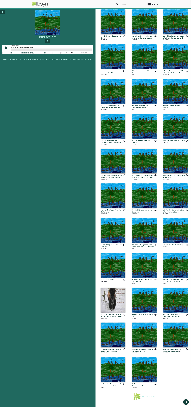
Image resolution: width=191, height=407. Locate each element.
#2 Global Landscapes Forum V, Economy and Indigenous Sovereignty (173, 316)
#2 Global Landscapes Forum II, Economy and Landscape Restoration (173, 351)
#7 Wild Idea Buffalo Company (173, 245)
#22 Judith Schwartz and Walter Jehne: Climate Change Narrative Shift (174, 73)
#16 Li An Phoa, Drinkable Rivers (174, 140)
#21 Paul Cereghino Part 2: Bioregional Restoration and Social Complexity (110, 108)
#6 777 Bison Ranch (107, 279)
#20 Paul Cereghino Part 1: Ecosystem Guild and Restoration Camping (141, 108)
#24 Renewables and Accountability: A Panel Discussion (108, 73)
